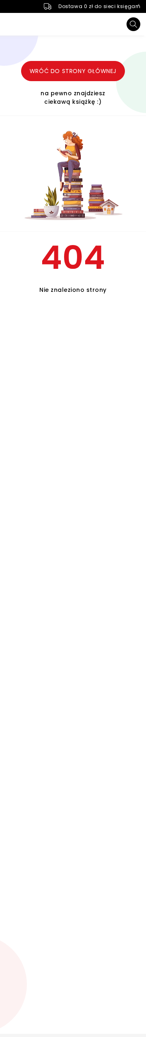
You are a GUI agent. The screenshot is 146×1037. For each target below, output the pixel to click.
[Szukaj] (133, 24)
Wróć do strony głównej (73, 71)
